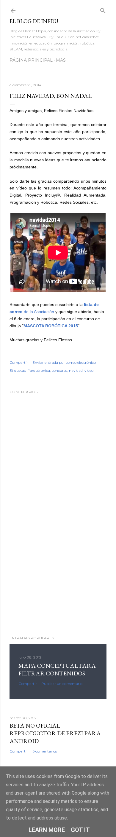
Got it (80, 829)
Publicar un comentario (61, 683)
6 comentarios (44, 751)
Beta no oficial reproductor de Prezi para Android (55, 733)
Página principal (31, 60)
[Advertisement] (58, 584)
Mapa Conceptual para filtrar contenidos (57, 669)
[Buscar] (102, 9)
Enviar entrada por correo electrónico (64, 362)
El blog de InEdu (34, 21)
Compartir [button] (19, 362)
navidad (76, 370)
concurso (59, 370)
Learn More (47, 829)
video (88, 370)
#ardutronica (38, 370)
